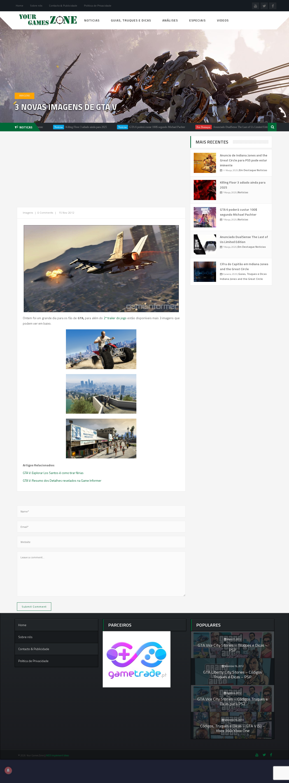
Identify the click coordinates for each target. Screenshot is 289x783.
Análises (170, 20)
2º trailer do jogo (114, 318)
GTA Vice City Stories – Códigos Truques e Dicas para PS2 (232, 701)
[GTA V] (101, 349)
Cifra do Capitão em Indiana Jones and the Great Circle (244, 266)
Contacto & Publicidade (63, 5)
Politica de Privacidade (97, 5)
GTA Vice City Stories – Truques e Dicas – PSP (233, 647)
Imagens (24, 95)
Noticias (92, 20)
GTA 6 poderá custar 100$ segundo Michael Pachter (137, 127)
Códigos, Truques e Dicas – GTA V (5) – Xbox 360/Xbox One (232, 728)
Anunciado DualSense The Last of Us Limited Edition (222, 127)
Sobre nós (36, 5)
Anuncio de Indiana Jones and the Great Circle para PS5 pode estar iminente (243, 160)
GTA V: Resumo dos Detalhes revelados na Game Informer (62, 480)
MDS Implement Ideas (57, 755)
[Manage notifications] (8, 770)
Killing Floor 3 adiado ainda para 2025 (65, 127)
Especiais (197, 20)
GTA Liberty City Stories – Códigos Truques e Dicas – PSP (232, 674)
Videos (223, 20)
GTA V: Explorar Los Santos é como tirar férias (53, 472)
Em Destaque (183, 127)
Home (19, 5)
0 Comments (45, 212)
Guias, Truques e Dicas (131, 20)
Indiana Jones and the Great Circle (241, 279)
